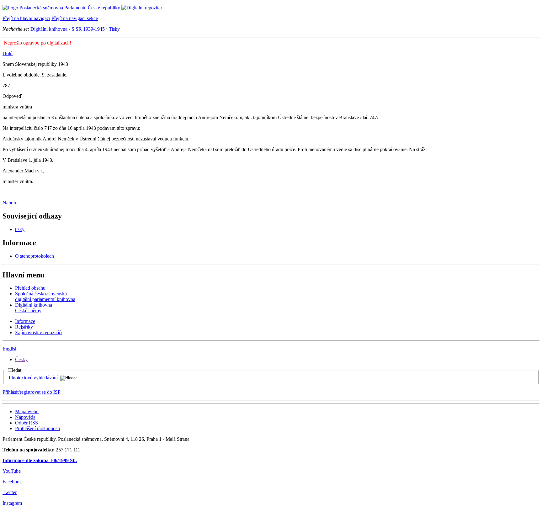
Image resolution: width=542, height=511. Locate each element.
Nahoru (10, 202)
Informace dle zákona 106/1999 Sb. (40, 460)
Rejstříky (24, 326)
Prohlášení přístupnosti (37, 428)
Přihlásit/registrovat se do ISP (32, 392)
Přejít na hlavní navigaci (26, 18)
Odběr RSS (26, 422)
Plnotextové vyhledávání (33, 377)
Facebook (12, 481)
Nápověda (25, 417)
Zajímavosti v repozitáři (38, 332)
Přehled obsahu (30, 288)
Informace (25, 321)
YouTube (12, 471)
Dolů (8, 53)
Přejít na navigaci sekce (74, 18)
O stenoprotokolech (34, 256)
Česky (21, 359)
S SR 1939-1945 (88, 29)
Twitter (10, 492)
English (10, 348)
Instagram (12, 503)
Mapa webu (27, 411)
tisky (19, 229)
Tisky (114, 29)
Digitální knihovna (48, 29)
